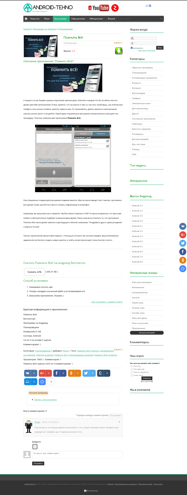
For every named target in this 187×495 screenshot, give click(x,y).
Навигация (137, 124)
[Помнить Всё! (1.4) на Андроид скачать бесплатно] (42, 381)
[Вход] (35, 446)
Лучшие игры (138, 308)
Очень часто (138, 375)
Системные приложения (143, 119)
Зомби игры (137, 303)
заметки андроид (44, 355)
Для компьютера (140, 108)
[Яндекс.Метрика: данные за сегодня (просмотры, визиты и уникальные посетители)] (91, 491)
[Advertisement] (73, 254)
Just (38, 422)
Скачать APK (34, 271)
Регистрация (152, 50)
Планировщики (43, 350)
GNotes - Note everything (45, 399)
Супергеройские (140, 292)
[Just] (28, 426)
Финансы (136, 83)
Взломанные (138, 287)
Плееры (136, 149)
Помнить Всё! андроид (105, 355)
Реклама (110, 484)
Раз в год (137, 366)
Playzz (66, 350)
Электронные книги (141, 103)
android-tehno (53, 7)
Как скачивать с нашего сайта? (107, 302)
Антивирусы (137, 134)
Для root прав (138, 144)
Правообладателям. (145, 484)
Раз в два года (139, 369)
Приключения (138, 328)
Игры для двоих (139, 318)
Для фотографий (140, 139)
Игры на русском (140, 323)
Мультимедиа (138, 93)
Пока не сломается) (141, 372)
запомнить (138, 48)
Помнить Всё (60, 355)
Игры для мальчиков (141, 282)
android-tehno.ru (30, 484)
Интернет (136, 88)
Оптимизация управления (144, 78)
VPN (134, 154)
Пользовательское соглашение (126, 484)
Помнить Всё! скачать (88, 350)
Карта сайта (158, 484)
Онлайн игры (138, 313)
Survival (135, 297)
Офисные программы (142, 67)
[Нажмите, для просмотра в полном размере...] (73, 91)
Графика (136, 98)
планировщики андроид (81, 355)
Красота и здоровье (141, 129)
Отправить (38, 463)
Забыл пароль (142, 50)
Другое (135, 113)
